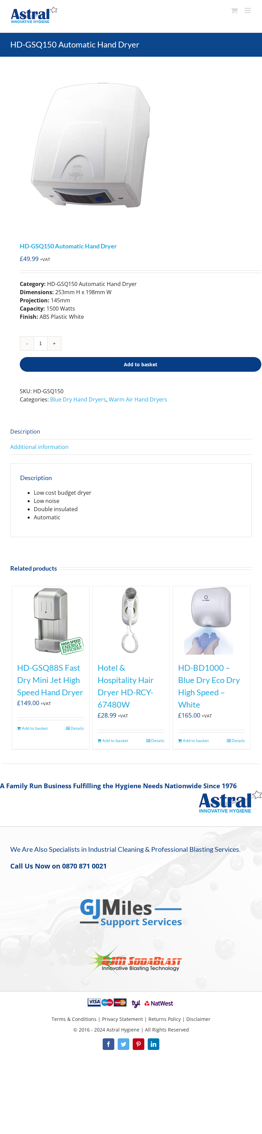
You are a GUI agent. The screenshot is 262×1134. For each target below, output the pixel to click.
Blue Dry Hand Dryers (78, 399)
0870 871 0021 (84, 866)
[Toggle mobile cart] (234, 10)
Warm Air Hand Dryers (138, 399)
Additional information (39, 447)
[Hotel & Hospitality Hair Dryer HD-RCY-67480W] (131, 620)
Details (77, 728)
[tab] (131, 431)
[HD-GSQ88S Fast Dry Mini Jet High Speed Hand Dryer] (50, 620)
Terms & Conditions (74, 1019)
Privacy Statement (122, 1019)
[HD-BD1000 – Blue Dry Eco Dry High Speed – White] (211, 620)
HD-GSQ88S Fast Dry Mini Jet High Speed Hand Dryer (50, 679)
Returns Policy (164, 1019)
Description (25, 431)
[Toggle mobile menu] (248, 10)
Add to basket (140, 364)
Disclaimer (198, 1019)
